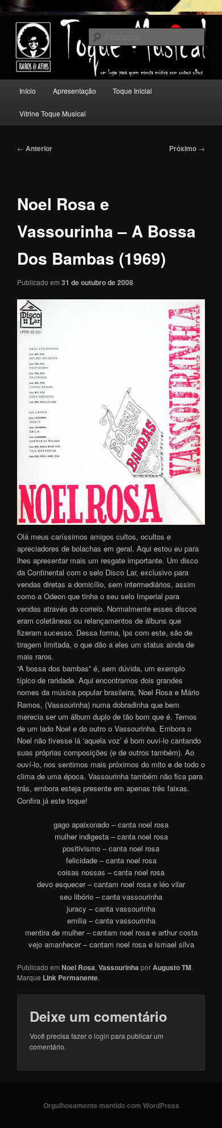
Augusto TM (172, 967)
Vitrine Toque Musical (52, 113)
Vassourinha (118, 967)
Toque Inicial (132, 90)
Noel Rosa (78, 967)
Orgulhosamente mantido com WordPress (111, 1105)
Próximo (187, 148)
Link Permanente (70, 977)
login (101, 1036)
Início (27, 90)
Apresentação (74, 90)
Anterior (34, 148)
